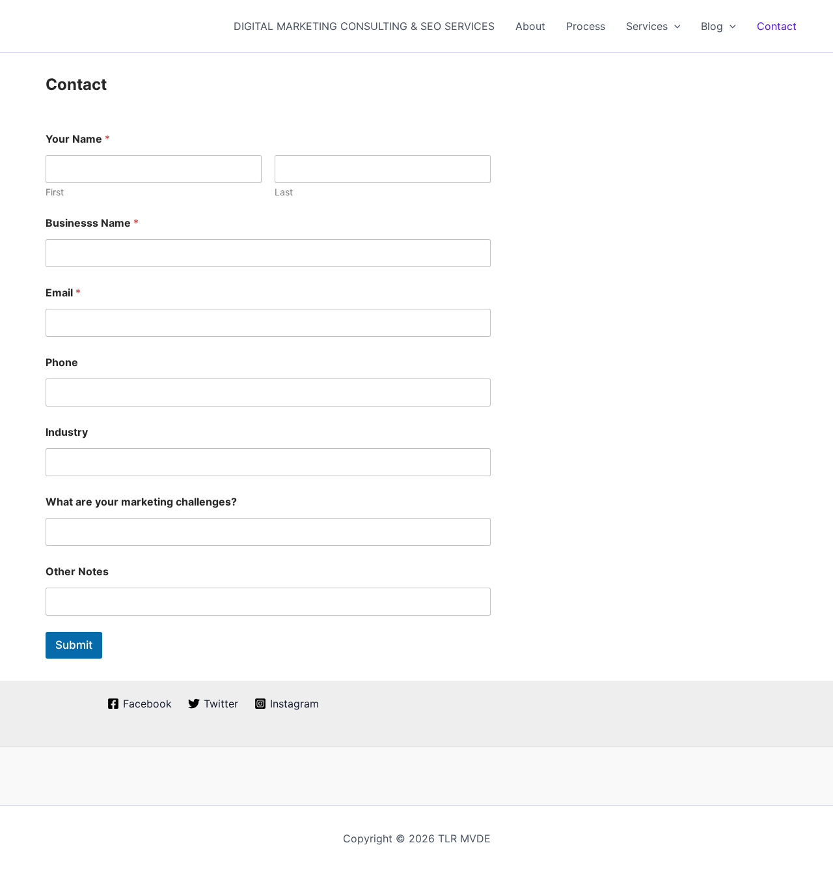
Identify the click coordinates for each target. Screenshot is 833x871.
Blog (712, 26)
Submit (73, 644)
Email (63, 293)
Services (647, 26)
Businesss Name (92, 223)
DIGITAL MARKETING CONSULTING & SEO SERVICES (364, 26)
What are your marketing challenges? (141, 502)
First (55, 191)
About (530, 26)
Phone (62, 362)
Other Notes (77, 571)
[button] (674, 26)
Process (585, 26)
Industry (67, 432)
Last (284, 191)
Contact (777, 26)
